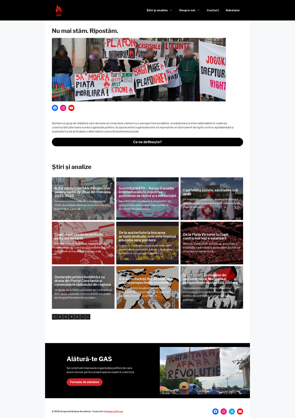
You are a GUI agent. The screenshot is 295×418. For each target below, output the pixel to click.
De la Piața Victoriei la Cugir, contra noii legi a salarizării (206, 236)
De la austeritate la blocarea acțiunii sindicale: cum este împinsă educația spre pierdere (147, 236)
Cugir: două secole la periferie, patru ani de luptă (79, 236)
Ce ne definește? (147, 142)
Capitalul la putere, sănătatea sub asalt (210, 192)
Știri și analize (157, 10)
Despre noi (187, 10)
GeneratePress (114, 411)
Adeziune (233, 10)
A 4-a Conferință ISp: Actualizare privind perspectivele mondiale (145, 281)
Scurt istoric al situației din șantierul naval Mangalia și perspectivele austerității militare (210, 279)
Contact (213, 10)
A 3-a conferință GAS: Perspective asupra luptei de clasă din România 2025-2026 (82, 192)
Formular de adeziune (84, 382)
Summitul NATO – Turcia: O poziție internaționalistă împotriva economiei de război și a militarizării (147, 192)
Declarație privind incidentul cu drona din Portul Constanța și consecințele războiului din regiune (82, 280)
